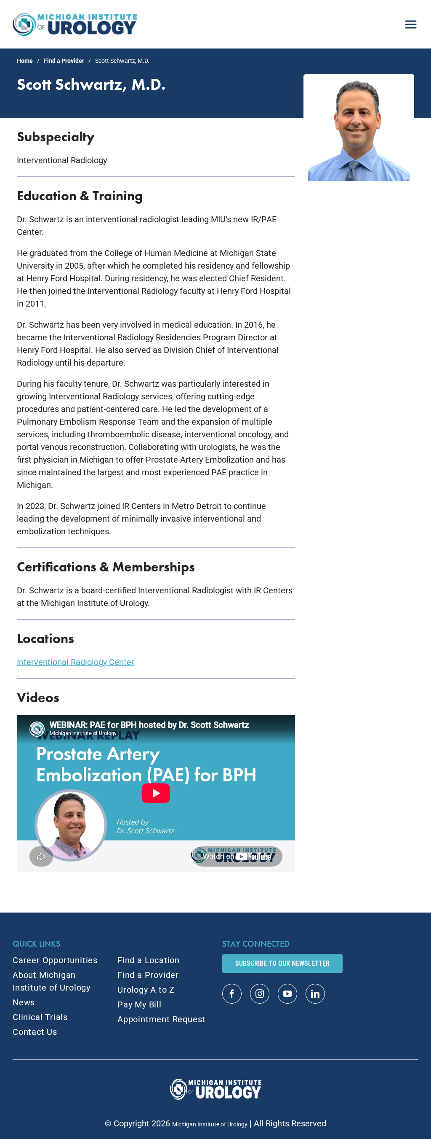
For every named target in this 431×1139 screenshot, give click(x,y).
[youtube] (287, 994)
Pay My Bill (139, 1004)
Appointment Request (161, 1019)
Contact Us (35, 1032)
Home (25, 60)
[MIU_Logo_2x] (75, 17)
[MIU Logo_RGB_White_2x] (215, 1083)
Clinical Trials (40, 1017)
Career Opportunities (55, 960)
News (24, 1002)
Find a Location (148, 960)
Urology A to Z (146, 990)
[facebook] (232, 994)
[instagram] (259, 994)
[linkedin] (315, 994)
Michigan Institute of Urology (209, 1124)
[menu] (410, 21)
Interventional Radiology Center (75, 662)
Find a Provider (64, 60)
